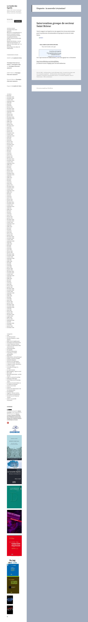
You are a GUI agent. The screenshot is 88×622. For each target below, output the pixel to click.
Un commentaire (48, 77)
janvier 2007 (10, 287)
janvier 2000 (10, 326)
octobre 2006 (10, 291)
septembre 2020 (10, 101)
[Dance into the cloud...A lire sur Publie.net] (10, 599)
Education (9, 355)
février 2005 (10, 311)
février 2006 (10, 301)
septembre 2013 (10, 174)
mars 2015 (9, 154)
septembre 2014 (10, 163)
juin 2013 (9, 179)
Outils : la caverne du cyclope (13, 377)
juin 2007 (9, 280)
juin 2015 (9, 150)
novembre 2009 (10, 238)
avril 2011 (9, 213)
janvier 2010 (10, 235)
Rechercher (10, 19)
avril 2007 (9, 283)
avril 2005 (9, 308)
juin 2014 (9, 166)
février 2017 (10, 130)
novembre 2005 (10, 306)
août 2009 (9, 242)
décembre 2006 (10, 288)
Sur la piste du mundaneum (13, 394)
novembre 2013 (10, 173)
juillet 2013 (9, 177)
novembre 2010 (10, 221)
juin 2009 (9, 245)
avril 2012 (9, 196)
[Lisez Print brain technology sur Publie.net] (7, 616)
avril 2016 (9, 140)
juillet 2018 (9, 121)
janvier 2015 (10, 157)
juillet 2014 (9, 164)
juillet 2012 (9, 192)
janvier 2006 (10, 303)
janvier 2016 (10, 143)
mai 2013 (9, 180)
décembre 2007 (10, 271)
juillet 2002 (9, 317)
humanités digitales (11, 360)
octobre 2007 (10, 274)
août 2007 (9, 277)
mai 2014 (9, 167)
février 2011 (10, 216)
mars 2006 (9, 300)
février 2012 (10, 199)
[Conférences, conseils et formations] (14, 429)
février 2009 (10, 251)
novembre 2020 (10, 98)
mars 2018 (9, 123)
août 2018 (9, 120)
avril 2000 (9, 324)
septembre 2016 (10, 136)
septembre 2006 (10, 293)
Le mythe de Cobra (17, 58)
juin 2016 (9, 138)
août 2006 (9, 294)
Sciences (9, 387)
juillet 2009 (9, 244)
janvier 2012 (10, 200)
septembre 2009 (10, 241)
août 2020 (9, 102)
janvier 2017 (10, 131)
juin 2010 (9, 228)
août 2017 (9, 127)
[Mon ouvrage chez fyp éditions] (13, 585)
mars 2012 (9, 198)
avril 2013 (9, 182)
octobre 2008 (10, 257)
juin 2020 (9, 104)
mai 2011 (9, 212)
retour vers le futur (11, 386)
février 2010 (10, 234)
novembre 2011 (10, 203)
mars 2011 (9, 215)
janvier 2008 (10, 270)
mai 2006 (9, 297)
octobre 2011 (10, 205)
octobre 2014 (10, 161)
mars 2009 (9, 249)
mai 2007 (9, 281)
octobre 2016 (10, 134)
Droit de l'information (12, 351)
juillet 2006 (9, 295)
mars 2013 (9, 183)
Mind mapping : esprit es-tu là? (14, 371)
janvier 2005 (10, 313)
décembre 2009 (10, 236)
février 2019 (10, 114)
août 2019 (9, 112)
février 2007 (10, 285)
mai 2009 (9, 247)
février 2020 (10, 107)
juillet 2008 (9, 261)
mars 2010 (9, 232)
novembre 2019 (10, 110)
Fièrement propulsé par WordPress (45, 88)
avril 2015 (9, 153)
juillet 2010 (9, 226)
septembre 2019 (10, 111)
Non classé (9, 373)
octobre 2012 (10, 189)
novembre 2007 (10, 272)
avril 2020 (9, 105)
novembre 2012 (10, 187)
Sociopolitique (10, 391)
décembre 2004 (10, 314)
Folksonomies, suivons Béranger (14, 357)
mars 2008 (9, 267)
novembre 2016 (10, 133)
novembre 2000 (10, 323)
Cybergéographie (11, 348)
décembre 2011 (10, 202)
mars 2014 (9, 169)
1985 (8, 335)
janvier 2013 (10, 185)
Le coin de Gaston (11, 370)
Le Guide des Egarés (12, 7)
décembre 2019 (10, 108)
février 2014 (10, 170)
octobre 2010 (10, 222)
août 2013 (9, 176)
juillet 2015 (9, 149)
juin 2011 (9, 210)
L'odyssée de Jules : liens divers (14, 364)
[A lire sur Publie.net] (10, 609)
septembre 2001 (10, 320)
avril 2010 (9, 231)
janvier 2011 (10, 218)
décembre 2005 (10, 304)
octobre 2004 (10, 316)
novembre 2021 (10, 97)
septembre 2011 (10, 206)
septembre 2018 (10, 118)
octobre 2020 (10, 100)
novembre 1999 (10, 327)
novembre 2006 (10, 290)
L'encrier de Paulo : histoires (13, 362)
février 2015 (10, 156)
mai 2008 (9, 264)
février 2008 (10, 268)
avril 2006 (9, 298)
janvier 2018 (10, 124)
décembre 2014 (10, 159)
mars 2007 (9, 284)
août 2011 (9, 208)
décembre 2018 (10, 117)
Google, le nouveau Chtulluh (13, 358)
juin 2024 (9, 95)
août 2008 (9, 259)
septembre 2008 (10, 258)
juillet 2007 (9, 278)
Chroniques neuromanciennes (14, 342)
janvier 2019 (10, 115)
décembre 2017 (10, 125)
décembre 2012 (10, 186)
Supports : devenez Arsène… (13, 393)
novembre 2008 (10, 255)
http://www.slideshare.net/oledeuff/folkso (48, 61)
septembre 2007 (10, 275)
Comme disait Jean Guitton (13, 344)
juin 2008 (9, 262)
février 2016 (10, 141)
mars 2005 (9, 310)
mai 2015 (9, 151)
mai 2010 (9, 229)
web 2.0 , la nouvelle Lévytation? (62, 75)
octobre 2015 (10, 146)
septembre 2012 (10, 190)
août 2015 (9, 147)
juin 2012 (9, 193)
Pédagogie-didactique (12, 378)
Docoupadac (10, 349)
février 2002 (10, 319)
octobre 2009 (10, 239)
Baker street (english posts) (13, 341)
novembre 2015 (10, 144)
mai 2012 (9, 195)
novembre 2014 (10, 160)
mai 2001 (9, 321)
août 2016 (9, 137)
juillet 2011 (9, 209)
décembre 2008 (10, 254)
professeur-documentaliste (48, 75)
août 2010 (9, 225)
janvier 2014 (10, 172)
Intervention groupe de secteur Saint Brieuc (55, 25)
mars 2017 (9, 128)
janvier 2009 (10, 252)
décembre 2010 (10, 219)
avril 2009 (9, 248)
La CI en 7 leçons (11, 365)
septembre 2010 (10, 223)
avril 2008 (9, 265)
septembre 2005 (10, 307)
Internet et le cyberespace (13, 361)
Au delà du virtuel (11, 337)
